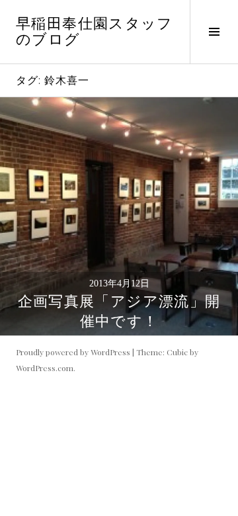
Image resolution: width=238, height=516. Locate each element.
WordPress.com (44, 368)
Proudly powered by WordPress (73, 352)
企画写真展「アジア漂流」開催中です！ (119, 311)
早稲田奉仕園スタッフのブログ (94, 31)
